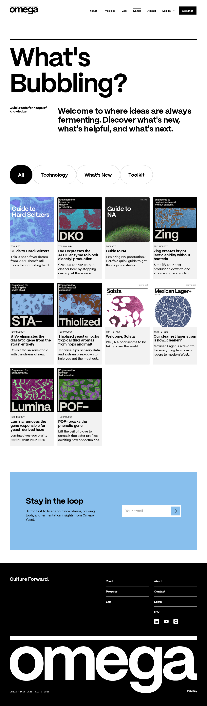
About (151, 10)
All (21, 174)
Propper (109, 10)
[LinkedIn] (156, 621)
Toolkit (136, 174)
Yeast (93, 10)
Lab (124, 10)
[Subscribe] (175, 511)
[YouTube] (166, 621)
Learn (137, 10)
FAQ (156, 611)
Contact (187, 10)
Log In (166, 10)
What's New (98, 174)
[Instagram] (175, 621)
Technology (54, 174)
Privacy (192, 690)
